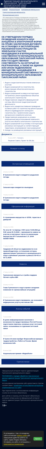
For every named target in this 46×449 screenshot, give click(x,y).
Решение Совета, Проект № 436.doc (21, 141)
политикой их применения (14, 444)
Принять (38, 439)
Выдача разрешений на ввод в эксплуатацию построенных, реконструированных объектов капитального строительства (22, 95)
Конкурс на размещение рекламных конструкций (23, 130)
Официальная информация (23, 206)
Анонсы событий (23, 309)
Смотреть (20, 138)
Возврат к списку (17, 148)
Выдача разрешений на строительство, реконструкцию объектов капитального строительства (19, 89)
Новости (23, 264)
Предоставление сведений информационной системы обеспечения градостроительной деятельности (21, 102)
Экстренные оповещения (23, 164)
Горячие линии (23, 361)
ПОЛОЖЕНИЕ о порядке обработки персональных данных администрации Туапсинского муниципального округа (22, 378)
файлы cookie (22, 435)
